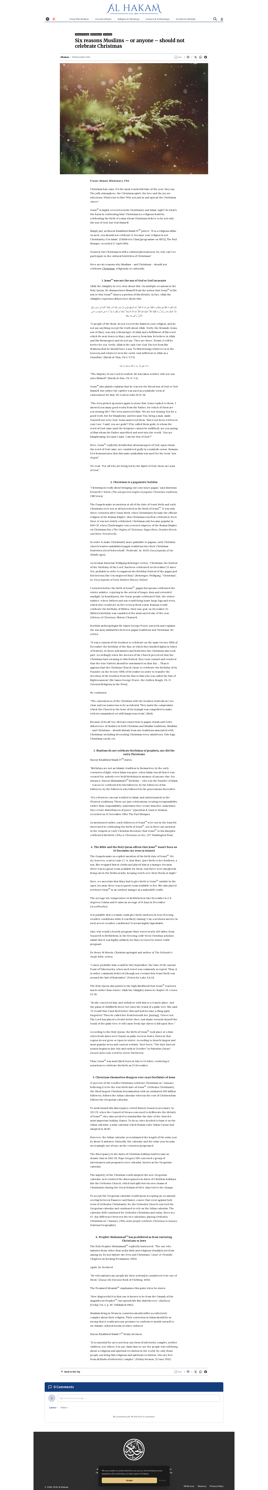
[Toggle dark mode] (54, 19)
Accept (129, 1480)
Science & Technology (158, 19)
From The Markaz (79, 19)
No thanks (162, 1480)
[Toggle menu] (47, 19)
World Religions (96, 34)
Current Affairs (103, 19)
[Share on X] (195, 57)
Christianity (108, 34)
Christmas (108, 268)
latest (52, 1407)
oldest (63, 1407)
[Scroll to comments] (188, 57)
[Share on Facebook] (205, 57)
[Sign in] (222, 19)
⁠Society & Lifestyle (185, 19)
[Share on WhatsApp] (200, 57)
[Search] (215, 19)
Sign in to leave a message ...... (73, 1398)
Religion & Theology (128, 19)
